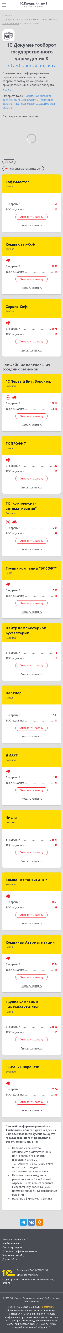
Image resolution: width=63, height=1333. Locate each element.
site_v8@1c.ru (31, 1274)
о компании (48, 1306)
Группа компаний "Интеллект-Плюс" (23, 1005)
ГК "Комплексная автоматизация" (21, 506)
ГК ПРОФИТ (16, 443)
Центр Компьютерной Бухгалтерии (26, 630)
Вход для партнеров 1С (15, 1239)
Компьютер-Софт (21, 244)
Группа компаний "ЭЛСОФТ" (31, 568)
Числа (11, 817)
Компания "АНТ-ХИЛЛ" (26, 880)
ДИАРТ (12, 755)
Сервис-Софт (17, 306)
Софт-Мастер (18, 182)
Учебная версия (11, 1243)
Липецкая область (25, 100)
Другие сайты (9, 1259)
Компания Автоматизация (30, 942)
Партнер (13, 693)
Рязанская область (25, 103)
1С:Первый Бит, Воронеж (28, 381)
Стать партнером (12, 1247)
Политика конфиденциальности (19, 1251)
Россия (29, 96)
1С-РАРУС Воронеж (22, 1067)
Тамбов (7, 90)
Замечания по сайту (13, 1255)
